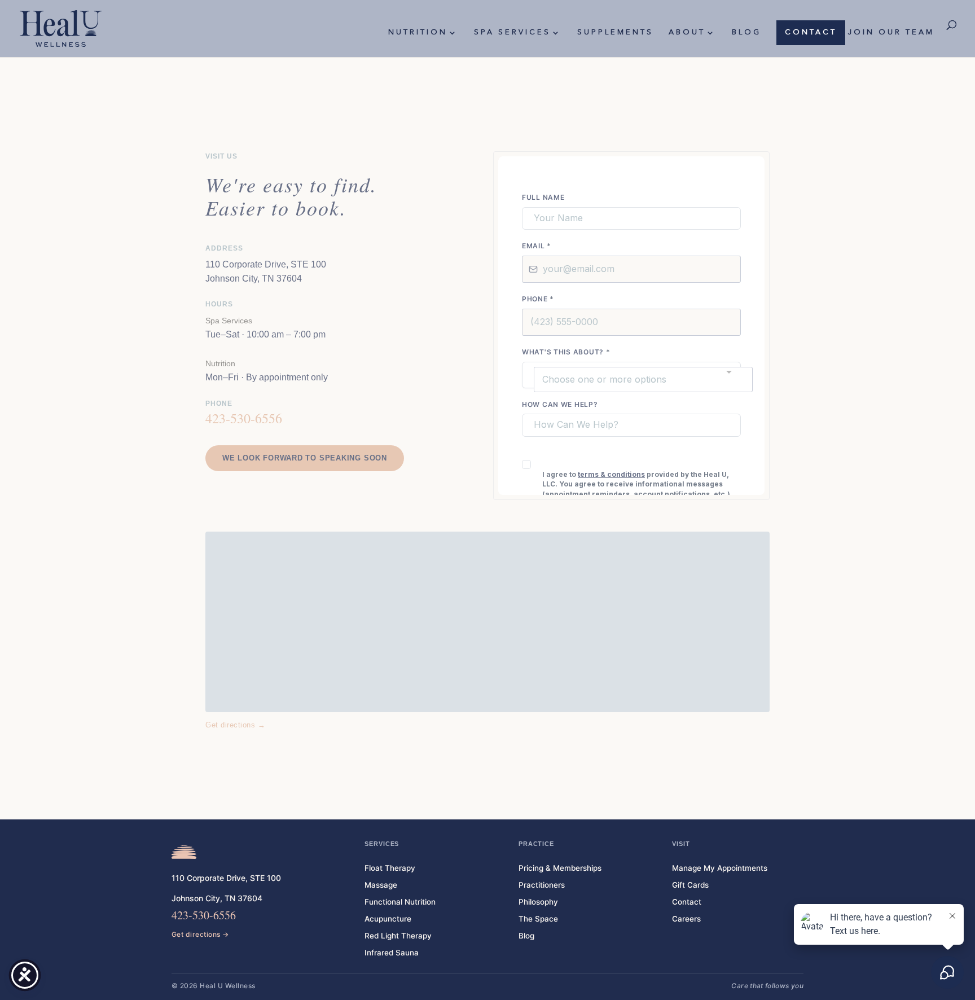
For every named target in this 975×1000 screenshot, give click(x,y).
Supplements (615, 32)
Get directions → (235, 725)
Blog (746, 32)
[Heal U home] (184, 852)
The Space (538, 918)
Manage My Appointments (719, 867)
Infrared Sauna (391, 952)
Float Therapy (389, 867)
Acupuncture (387, 918)
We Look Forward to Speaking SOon (304, 458)
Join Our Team (891, 32)
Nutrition (417, 32)
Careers (686, 918)
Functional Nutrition (400, 901)
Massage (380, 884)
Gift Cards (690, 884)
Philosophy (538, 901)
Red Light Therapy (398, 935)
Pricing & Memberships (560, 867)
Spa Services (512, 32)
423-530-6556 (243, 418)
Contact (811, 32)
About (687, 32)
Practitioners (542, 884)
